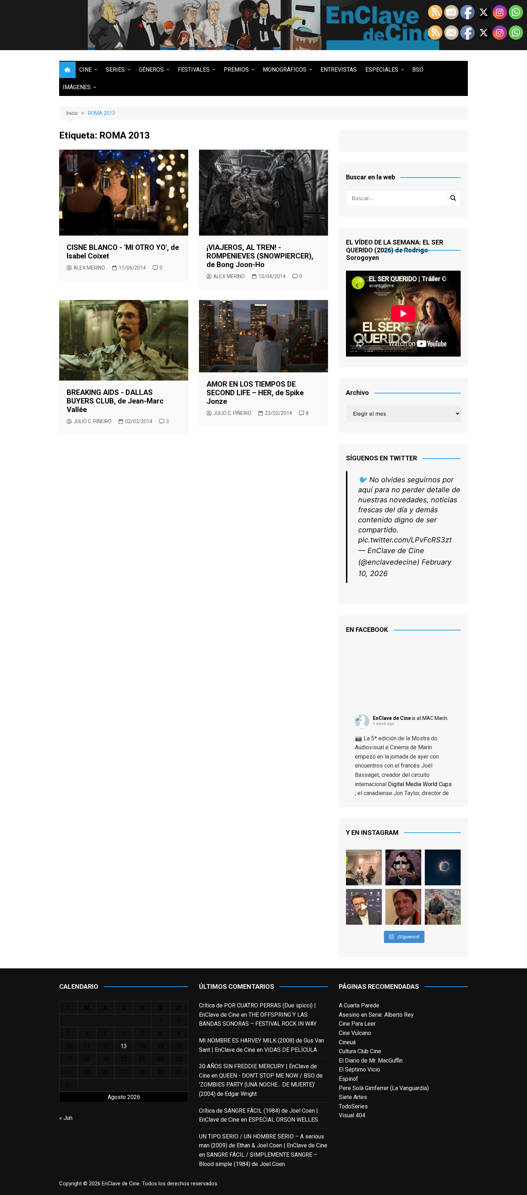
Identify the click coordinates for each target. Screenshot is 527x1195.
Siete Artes (353, 1097)
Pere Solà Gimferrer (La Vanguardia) (384, 1088)
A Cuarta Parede (359, 1005)
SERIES (115, 69)
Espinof (348, 1078)
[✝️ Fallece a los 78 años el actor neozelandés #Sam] (443, 907)
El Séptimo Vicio (359, 1069)
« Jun (65, 1117)
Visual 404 (352, 1115)
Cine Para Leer (357, 1023)
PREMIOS (236, 69)
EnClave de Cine (392, 718)
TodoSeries (353, 1106)
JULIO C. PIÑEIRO (92, 421)
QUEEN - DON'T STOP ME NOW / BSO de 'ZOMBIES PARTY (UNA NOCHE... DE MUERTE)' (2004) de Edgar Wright (261, 1084)
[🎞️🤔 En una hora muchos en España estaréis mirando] (443, 867)
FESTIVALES (194, 69)
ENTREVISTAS (339, 69)
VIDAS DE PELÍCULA (290, 1049)
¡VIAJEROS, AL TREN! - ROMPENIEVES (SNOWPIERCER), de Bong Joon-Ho (259, 256)
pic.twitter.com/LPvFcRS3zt (405, 540)
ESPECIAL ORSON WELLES (283, 1119)
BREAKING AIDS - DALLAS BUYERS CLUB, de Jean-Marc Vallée (115, 401)
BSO (417, 69)
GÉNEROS (151, 69)
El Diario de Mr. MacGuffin (371, 1060)
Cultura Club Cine (360, 1051)
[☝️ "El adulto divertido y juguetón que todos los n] (403, 907)
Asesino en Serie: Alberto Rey (376, 1014)
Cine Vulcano (355, 1033)
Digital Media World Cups (420, 784)
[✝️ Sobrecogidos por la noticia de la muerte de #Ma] (364, 907)
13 (123, 1046)
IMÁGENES (77, 87)
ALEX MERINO (89, 268)
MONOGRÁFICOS (285, 69)
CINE (85, 69)
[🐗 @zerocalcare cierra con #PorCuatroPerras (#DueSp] (403, 867)
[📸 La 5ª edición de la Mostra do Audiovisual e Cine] (364, 867)
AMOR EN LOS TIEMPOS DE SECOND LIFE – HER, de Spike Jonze (255, 393)
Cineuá (347, 1042)
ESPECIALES (381, 69)
